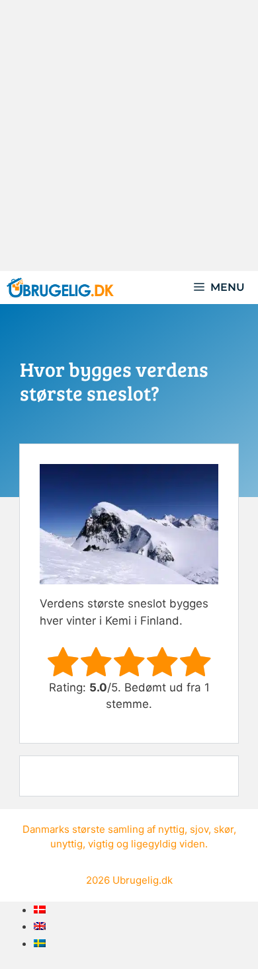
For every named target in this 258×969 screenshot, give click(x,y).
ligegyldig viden (168, 843)
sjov (199, 829)
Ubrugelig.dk (142, 880)
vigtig (101, 843)
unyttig (66, 843)
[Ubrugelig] (60, 287)
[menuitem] (40, 909)
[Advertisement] (129, 135)
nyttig (171, 829)
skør (224, 829)
